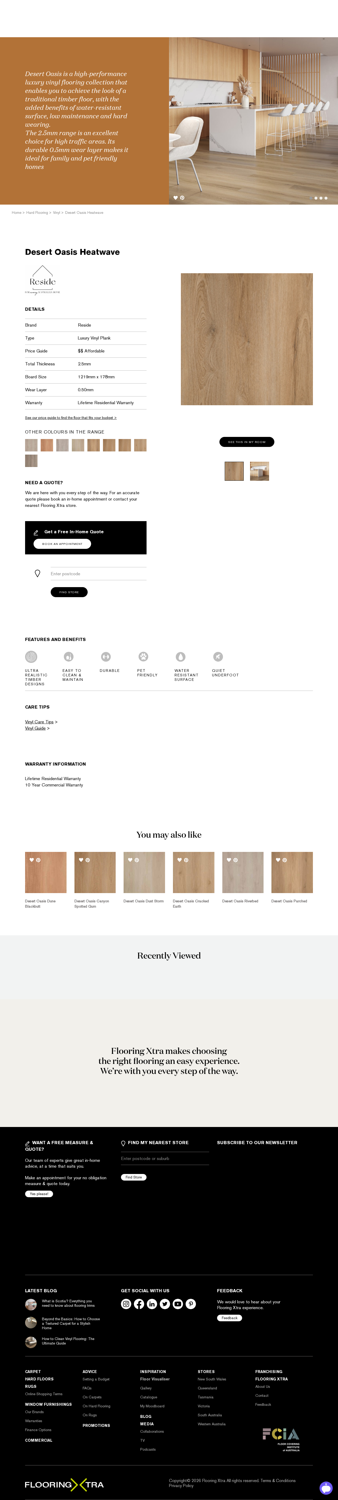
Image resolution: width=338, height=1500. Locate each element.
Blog (145, 1416)
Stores (206, 1371)
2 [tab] (315, 198)
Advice (90, 1371)
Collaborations (152, 1431)
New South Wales (212, 1379)
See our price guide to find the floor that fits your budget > (71, 418)
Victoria (204, 1406)
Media (147, 1424)
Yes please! (39, 1194)
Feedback (229, 1318)
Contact (262, 1395)
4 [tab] (326, 198)
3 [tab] (321, 198)
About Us (262, 1386)
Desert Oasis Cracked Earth (191, 903)
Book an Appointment (62, 544)
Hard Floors (39, 1379)
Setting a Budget (96, 1379)
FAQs (87, 1388)
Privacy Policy (181, 1485)
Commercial (38, 1440)
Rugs (30, 1386)
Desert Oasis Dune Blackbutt (40, 903)
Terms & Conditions (278, 1480)
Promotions (96, 1425)
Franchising (268, 1371)
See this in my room (247, 442)
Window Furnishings (48, 1404)
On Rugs (90, 1415)
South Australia (210, 1415)
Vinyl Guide (35, 728)
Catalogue (148, 1397)
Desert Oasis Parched (289, 901)
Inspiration (153, 1371)
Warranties (33, 1421)
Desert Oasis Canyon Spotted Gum (91, 903)
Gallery (146, 1388)
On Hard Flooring (96, 1406)
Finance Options (38, 1430)
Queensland (207, 1388)
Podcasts (148, 1449)
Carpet (33, 1371)
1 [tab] (310, 198)
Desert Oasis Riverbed (240, 901)
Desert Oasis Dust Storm (144, 901)
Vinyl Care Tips (39, 721)
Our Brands (34, 1412)
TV (142, 1440)
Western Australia (212, 1424)
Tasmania (206, 1397)
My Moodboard (152, 1406)
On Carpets (92, 1397)
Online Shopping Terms (44, 1394)
